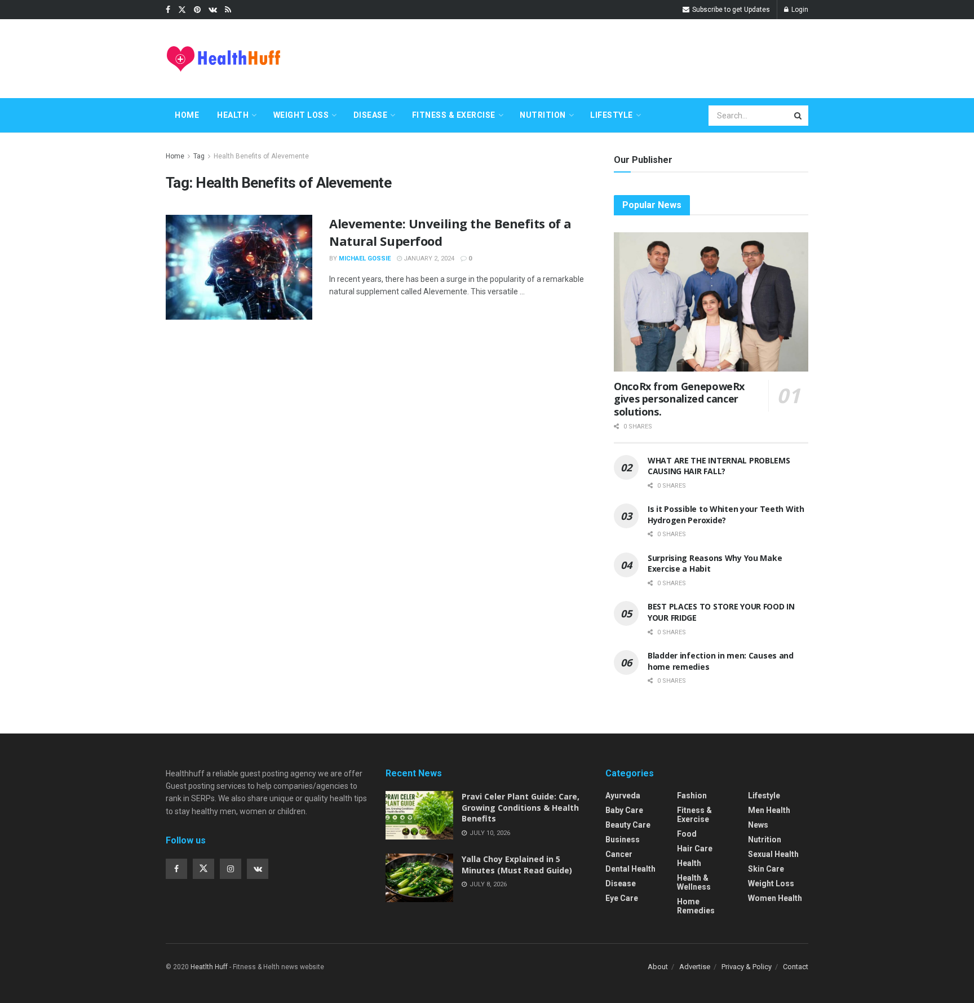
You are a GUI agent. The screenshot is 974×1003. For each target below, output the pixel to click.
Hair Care (694, 848)
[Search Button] (799, 115)
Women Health (775, 898)
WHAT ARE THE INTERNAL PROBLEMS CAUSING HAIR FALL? (719, 466)
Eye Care (621, 898)
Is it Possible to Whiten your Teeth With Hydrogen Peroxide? (726, 514)
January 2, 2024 (428, 258)
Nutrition (543, 115)
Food (687, 833)
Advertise (694, 966)
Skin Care (766, 868)
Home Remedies (696, 906)
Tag (199, 156)
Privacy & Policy (746, 966)
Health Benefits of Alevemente (261, 156)
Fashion (692, 795)
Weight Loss (301, 115)
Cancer (618, 854)
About (658, 966)
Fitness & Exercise (453, 115)
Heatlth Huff (209, 967)
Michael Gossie (365, 258)
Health (233, 115)
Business (622, 839)
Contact (795, 966)
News (758, 824)
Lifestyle (611, 115)
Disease (370, 115)
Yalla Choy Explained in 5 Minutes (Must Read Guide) (517, 865)
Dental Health (630, 868)
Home (187, 115)
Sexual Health (773, 854)
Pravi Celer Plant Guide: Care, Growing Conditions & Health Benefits (520, 807)
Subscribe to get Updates (730, 10)
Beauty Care (627, 824)
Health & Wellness (694, 882)
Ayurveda (622, 795)
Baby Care (624, 810)
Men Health (769, 810)
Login (799, 10)
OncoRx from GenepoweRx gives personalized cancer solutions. (679, 398)
